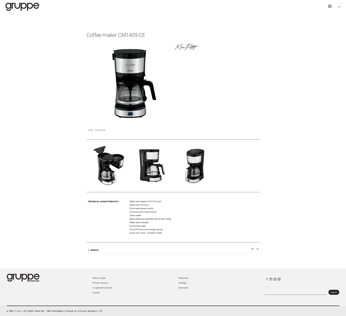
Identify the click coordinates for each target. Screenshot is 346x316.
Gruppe (17, 311)
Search (267, 287)
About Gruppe (99, 277)
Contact (96, 292)
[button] (167, 250)
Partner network (100, 282)
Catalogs (182, 282)
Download (183, 287)
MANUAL (95, 250)
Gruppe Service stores (102, 287)
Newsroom (183, 277)
